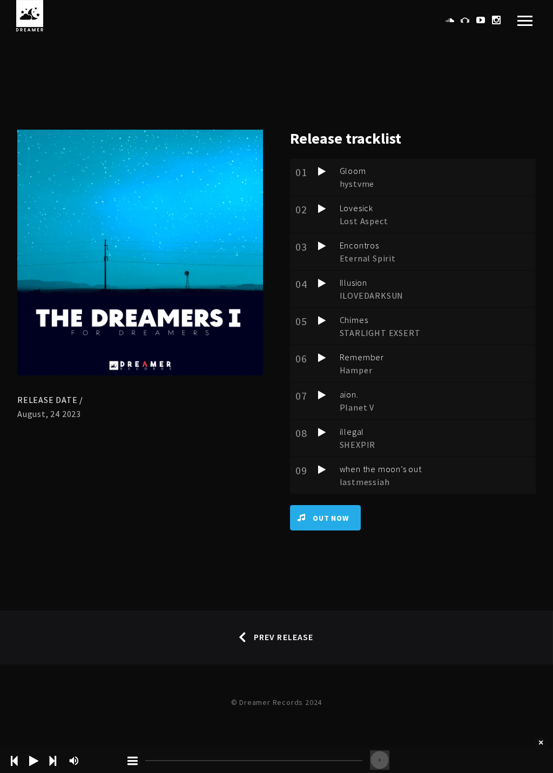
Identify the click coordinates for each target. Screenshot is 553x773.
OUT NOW (331, 518)
